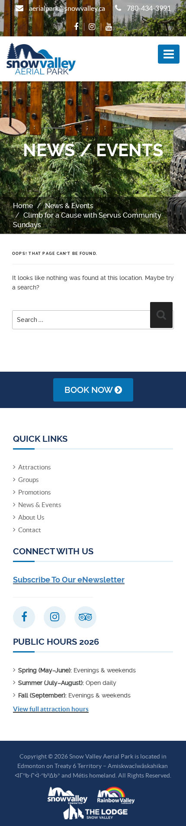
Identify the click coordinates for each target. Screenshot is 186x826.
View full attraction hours (51, 709)
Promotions (34, 492)
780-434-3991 (149, 8)
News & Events (69, 206)
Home (23, 206)
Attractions (34, 467)
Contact (29, 530)
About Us (31, 517)
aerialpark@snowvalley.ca (67, 8)
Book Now (89, 390)
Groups (28, 479)
